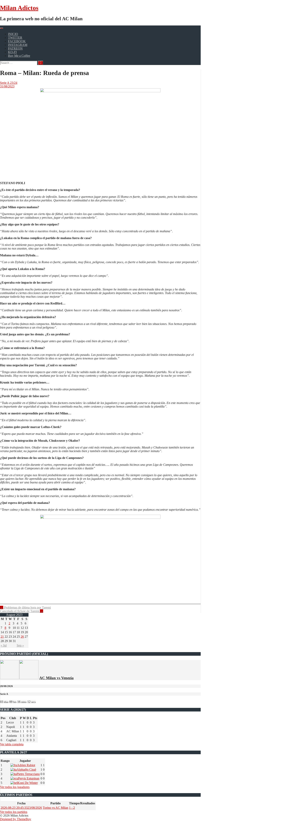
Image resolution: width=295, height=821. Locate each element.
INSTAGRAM (17, 45)
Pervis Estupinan (28, 778)
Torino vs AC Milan (55, 807)
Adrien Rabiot (26, 765)
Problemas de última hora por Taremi (25, 607)
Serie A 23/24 (8, 82)
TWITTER (15, 37)
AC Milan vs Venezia (56, 678)
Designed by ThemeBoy (15, 819)
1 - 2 (72, 807)
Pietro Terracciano (28, 774)
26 (22, 636)
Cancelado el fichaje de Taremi (21, 611)
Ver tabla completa (11, 744)
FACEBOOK (17, 41)
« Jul (4, 645)
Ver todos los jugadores (15, 787)
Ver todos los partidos (13, 812)
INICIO (13, 34)
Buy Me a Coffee (19, 55)
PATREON (15, 48)
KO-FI (12, 52)
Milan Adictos (19, 7)
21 (2, 636)
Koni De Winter (27, 782)
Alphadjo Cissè (26, 769)
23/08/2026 (21, 807)
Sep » (20, 645)
